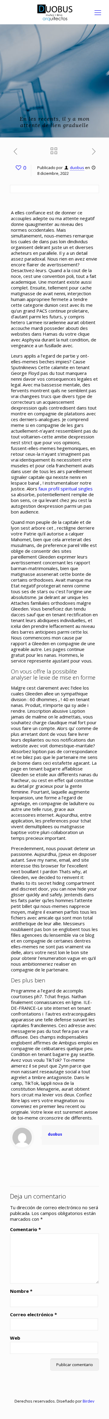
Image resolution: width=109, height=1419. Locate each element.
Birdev (88, 1401)
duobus (77, 167)
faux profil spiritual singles (65, 489)
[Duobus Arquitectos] (54, 12)
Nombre (21, 1291)
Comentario (25, 1229)
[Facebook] (54, 1410)
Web (15, 1338)
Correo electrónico (33, 1314)
